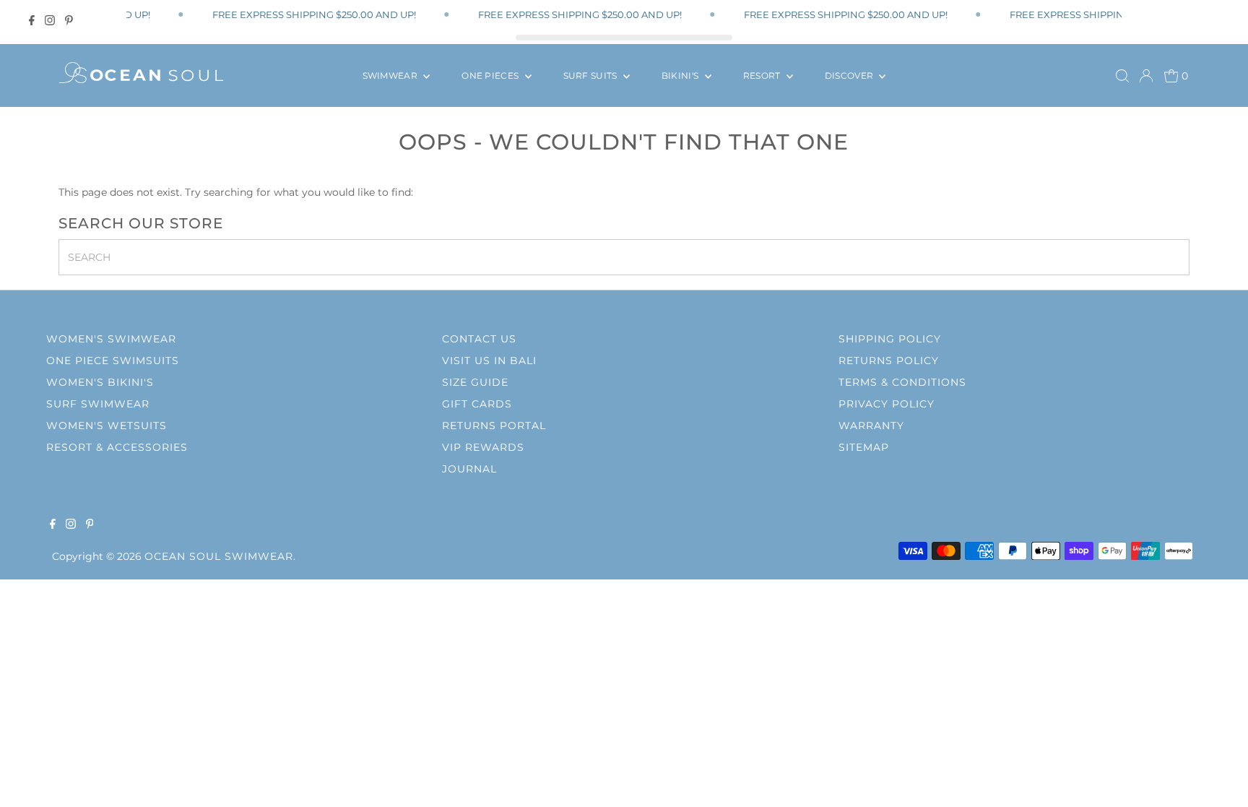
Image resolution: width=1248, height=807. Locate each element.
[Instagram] (49, 20)
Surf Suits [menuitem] (591, 75)
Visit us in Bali (489, 360)
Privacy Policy (886, 403)
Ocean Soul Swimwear (218, 556)
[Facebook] (31, 20)
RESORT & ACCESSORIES (117, 447)
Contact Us (479, 338)
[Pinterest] (69, 20)
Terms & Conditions (902, 382)
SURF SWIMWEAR (98, 403)
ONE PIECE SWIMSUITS (112, 360)
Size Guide (475, 382)
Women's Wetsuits (106, 425)
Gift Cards (477, 403)
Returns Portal (494, 425)
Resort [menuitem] (763, 75)
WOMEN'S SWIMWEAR (111, 338)
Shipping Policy (889, 338)
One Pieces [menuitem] (491, 75)
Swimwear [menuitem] (391, 75)
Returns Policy (888, 360)
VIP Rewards (483, 447)
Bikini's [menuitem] (681, 75)
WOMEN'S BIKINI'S (100, 382)
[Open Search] (1122, 75)
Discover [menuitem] (850, 75)
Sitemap (863, 447)
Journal (469, 468)
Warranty (871, 425)
